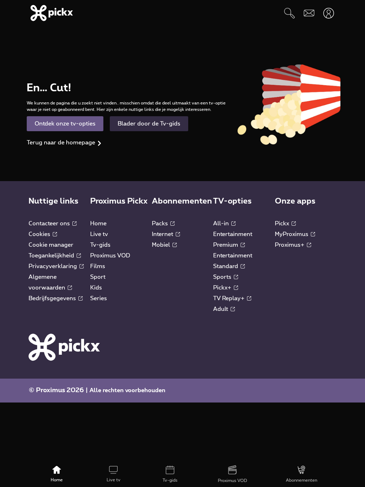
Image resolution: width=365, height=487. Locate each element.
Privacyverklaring (53, 266)
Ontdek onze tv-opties (65, 124)
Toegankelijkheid (52, 255)
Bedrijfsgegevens (53, 298)
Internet (163, 234)
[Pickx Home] (64, 347)
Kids (96, 288)
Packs (160, 223)
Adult (221, 309)
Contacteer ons (50, 223)
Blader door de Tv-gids (149, 124)
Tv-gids (100, 245)
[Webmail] (309, 13)
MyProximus (292, 234)
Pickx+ (223, 288)
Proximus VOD (110, 255)
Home (98, 223)
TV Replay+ (229, 298)
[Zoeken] (289, 13)
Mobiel (161, 245)
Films (97, 266)
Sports (223, 277)
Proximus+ (290, 245)
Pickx (283, 223)
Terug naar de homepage (61, 142)
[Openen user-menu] (328, 13)
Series (98, 298)
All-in (221, 223)
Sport (98, 277)
